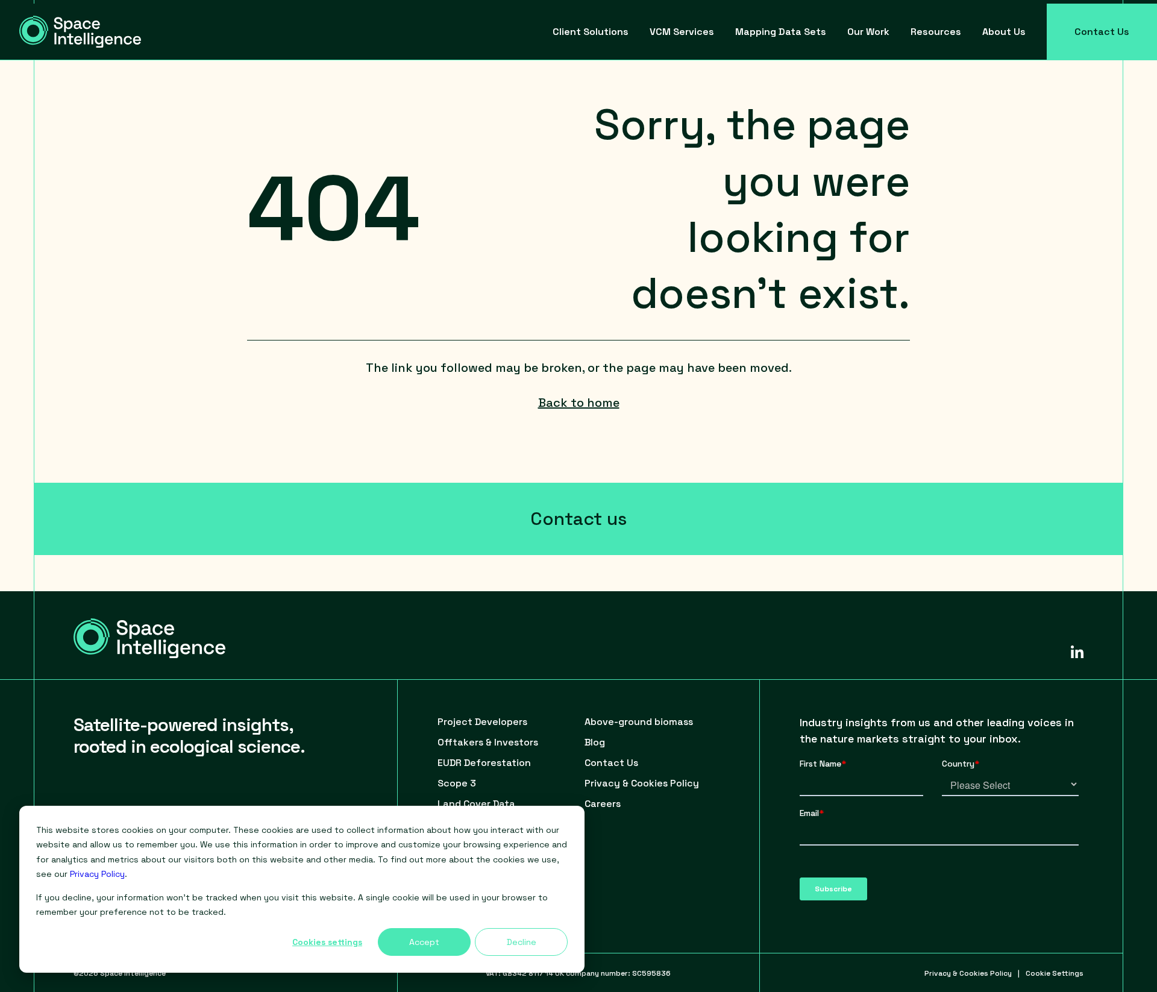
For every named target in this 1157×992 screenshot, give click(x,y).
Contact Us (1101, 31)
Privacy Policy (97, 873)
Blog (595, 742)
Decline (521, 942)
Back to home (578, 402)
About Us (1004, 31)
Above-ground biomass (639, 721)
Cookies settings (327, 942)
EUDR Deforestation (484, 762)
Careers (603, 803)
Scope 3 (456, 783)
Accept (424, 942)
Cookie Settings (1054, 973)
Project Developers (482, 721)
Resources (936, 31)
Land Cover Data (476, 803)
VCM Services (682, 31)
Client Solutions (591, 31)
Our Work (868, 31)
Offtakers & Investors (487, 742)
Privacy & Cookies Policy (642, 783)
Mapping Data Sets (780, 31)
